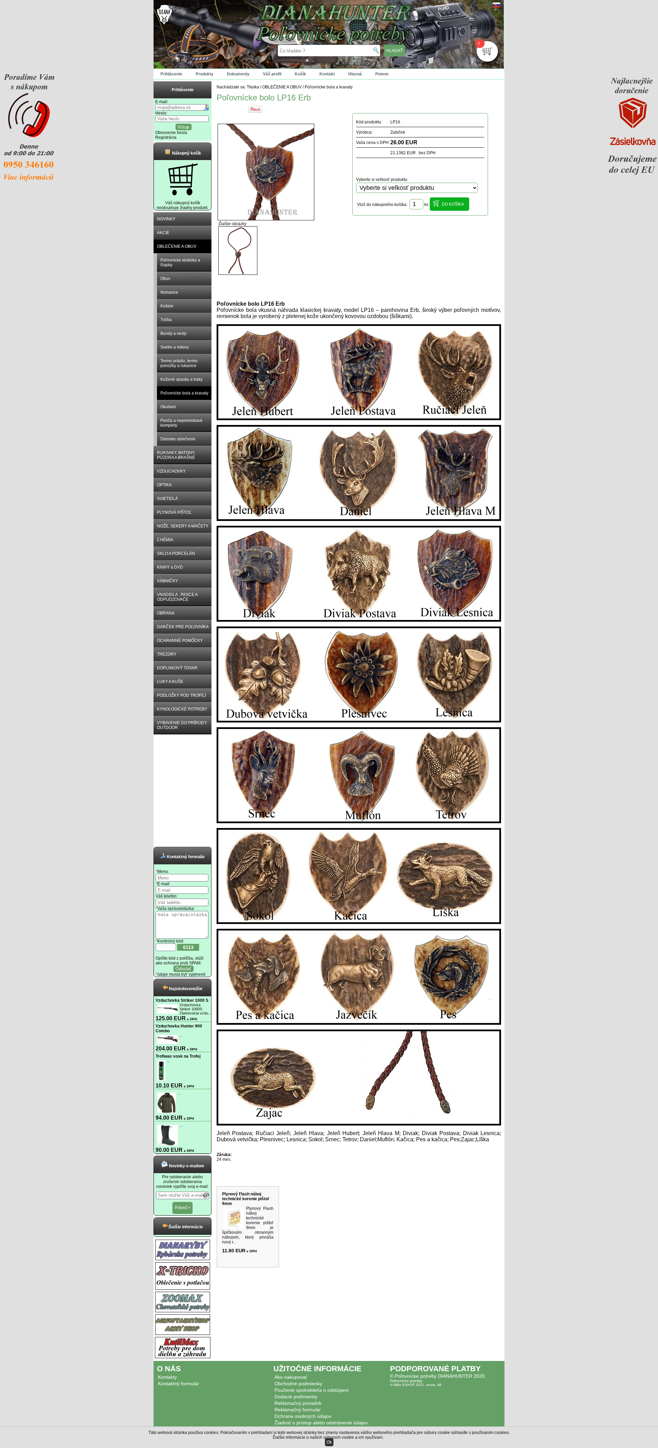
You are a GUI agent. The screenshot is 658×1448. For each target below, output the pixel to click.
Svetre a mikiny (174, 347)
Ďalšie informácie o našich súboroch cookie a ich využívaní (327, 1437)
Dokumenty (238, 74)
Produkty (205, 74)
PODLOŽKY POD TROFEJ (181, 695)
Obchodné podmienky (298, 1383)
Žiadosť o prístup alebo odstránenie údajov (321, 1422)
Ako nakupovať (291, 1377)
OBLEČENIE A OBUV (176, 246)
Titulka (253, 87)
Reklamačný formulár (298, 1409)
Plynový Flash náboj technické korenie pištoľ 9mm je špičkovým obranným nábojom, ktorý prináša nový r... (247, 1225)
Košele (166, 306)
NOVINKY (166, 219)
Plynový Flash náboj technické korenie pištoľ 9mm (245, 1199)
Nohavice (169, 292)
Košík (300, 74)
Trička (166, 319)
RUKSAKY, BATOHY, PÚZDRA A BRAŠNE (176, 455)
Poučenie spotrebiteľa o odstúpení (312, 1390)
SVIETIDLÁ (167, 498)
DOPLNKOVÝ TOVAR (177, 668)
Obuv (165, 278)
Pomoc (382, 74)
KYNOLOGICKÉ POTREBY (182, 709)
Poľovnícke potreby (406, 1381)
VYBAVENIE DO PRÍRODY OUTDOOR (182, 725)
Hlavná (355, 74)
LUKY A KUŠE (170, 681)
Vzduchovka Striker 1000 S (182, 1000)
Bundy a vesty (173, 333)
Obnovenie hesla (171, 132)
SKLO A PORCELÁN (176, 553)
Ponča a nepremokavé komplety (181, 423)
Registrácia (165, 137)
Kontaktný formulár (178, 1383)
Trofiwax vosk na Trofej (178, 1056)
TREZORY (166, 654)
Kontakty (167, 1377)
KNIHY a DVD (170, 567)
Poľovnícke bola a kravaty (184, 393)
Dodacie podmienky (296, 1396)
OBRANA (165, 613)
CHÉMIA (165, 539)
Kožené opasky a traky (181, 379)
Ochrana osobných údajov (303, 1416)
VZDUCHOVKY (171, 471)
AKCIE (163, 232)
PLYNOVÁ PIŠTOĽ (174, 512)
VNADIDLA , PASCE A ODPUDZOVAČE (177, 597)
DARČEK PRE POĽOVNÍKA (183, 626)
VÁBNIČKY (167, 581)
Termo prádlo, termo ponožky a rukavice (179, 363)
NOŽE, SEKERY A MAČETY (182, 526)
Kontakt (327, 74)
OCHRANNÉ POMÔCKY (180, 640)
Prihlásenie (171, 74)
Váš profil (272, 74)
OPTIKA (164, 485)
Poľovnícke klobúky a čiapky (180, 262)
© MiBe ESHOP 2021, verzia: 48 (415, 1385)
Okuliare (168, 406)
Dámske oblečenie (177, 439)
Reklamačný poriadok (298, 1403)
